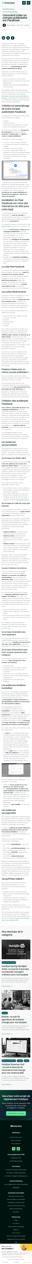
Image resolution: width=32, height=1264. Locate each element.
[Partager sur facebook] (12, 38)
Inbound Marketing (8, 9)
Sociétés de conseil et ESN (16, 1202)
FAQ (16, 1242)
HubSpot (5, 1013)
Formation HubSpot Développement (16, 1176)
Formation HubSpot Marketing (16, 1173)
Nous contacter (16, 1140)
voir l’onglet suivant (22, 500)
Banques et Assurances (16, 1196)
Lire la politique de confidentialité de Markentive (12, 1257)
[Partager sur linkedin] (3, 38)
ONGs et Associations (16, 1209)
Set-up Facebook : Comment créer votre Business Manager (15, 96)
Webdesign (16, 1187)
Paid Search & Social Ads (10, 12)
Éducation (16, 1212)
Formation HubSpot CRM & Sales (16, 1169)
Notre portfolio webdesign (16, 1226)
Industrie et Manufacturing (16, 1205)
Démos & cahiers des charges (16, 1236)
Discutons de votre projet (16, 1113)
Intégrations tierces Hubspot (16, 1239)
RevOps (26, 1060)
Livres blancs (16, 1233)
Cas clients (16, 1223)
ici (17, 284)
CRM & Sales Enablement (9, 962)
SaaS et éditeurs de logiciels (16, 1199)
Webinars (16, 1230)
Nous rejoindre (16, 1143)
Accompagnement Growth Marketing (16, 1184)
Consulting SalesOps (16, 1161)
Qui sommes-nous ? (16, 1137)
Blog (16, 1220)
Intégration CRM (16, 1158)
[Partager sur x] (8, 38)
